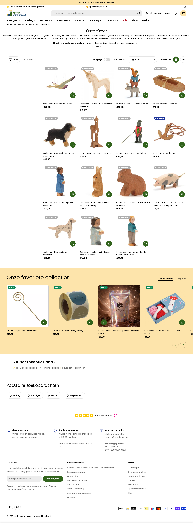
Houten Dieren (32, 24)
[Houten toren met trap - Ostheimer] (97, 132)
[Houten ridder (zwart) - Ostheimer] (133, 132)
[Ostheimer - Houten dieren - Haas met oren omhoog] (97, 182)
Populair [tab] (181, 278)
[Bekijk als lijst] (183, 59)
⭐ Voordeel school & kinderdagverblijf (25, 6)
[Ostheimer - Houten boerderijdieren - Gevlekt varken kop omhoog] (170, 182)
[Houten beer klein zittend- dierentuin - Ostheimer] (133, 182)
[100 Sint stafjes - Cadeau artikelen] (28, 306)
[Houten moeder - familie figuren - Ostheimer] (60, 182)
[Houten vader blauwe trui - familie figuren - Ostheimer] (133, 231)
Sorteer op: (120, 59)
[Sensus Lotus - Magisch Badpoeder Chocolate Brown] (119, 306)
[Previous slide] (175, 345)
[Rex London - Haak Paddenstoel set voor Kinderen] (165, 306)
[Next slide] (183, 345)
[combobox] (96, 13)
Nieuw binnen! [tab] (165, 278)
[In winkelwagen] (73, 95)
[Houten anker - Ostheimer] (170, 132)
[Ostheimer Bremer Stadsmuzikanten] (133, 83)
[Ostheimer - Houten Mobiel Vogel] (60, 83)
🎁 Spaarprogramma (96, 6)
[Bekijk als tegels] (176, 59)
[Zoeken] (138, 13)
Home (9, 24)
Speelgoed (19, 24)
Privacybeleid (28, 489)
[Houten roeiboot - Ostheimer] (170, 83)
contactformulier (28, 437)
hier (110, 434)
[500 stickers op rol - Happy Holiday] (74, 306)
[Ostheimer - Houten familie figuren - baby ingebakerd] (97, 231)
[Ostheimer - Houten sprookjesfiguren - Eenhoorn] (97, 83)
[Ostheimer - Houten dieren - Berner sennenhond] (60, 132)
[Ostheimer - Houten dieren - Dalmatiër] (60, 231)
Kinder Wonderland (23, 516)
